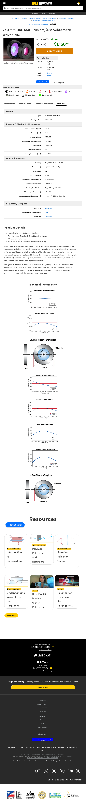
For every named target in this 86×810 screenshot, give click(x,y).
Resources (61, 103)
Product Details (25, 103)
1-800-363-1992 (40, 647)
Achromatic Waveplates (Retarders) (44, 20)
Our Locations (42, 708)
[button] (53, 24)
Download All (47, 95)
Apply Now (41, 740)
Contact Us (51, 13)
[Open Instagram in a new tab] (70, 772)
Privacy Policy (25, 754)
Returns (42, 720)
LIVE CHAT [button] (44, 655)
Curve (43, 91)
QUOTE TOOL (40, 668)
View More (11, 615)
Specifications (9, 103)
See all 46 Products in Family (39, 24)
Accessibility (60, 754)
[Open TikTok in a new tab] (78, 772)
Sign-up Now (43, 687)
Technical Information (44, 103)
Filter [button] (10, 524)
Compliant (48, 208)
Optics (24, 18)
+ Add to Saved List (42, 82)
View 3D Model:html (15, 91)
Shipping (42, 716)
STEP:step (32, 91)
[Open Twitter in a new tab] (46, 772)
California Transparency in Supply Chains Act (42, 758)
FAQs (42, 723)
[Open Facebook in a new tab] (38, 772)
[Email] (50, 24)
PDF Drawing (57, 91)
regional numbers (45, 650)
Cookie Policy (36, 754)
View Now (16, 560)
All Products (15, 18)
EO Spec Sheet (30, 95)
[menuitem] (5, 3)
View (46, 212)
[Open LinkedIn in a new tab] (62, 772)
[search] (43, 8)
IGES (69, 91)
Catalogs (42, 734)
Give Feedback (42, 727)
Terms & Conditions (48, 754)
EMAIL (44, 662)
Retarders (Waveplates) (49, 18)
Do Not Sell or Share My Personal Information (56, 756)
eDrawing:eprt (13, 95)
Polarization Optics (34, 18)
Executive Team (42, 704)
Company (42, 700)
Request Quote (50, 74)
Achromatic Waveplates (66, 18)
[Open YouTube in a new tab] (54, 772)
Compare (60, 82)
